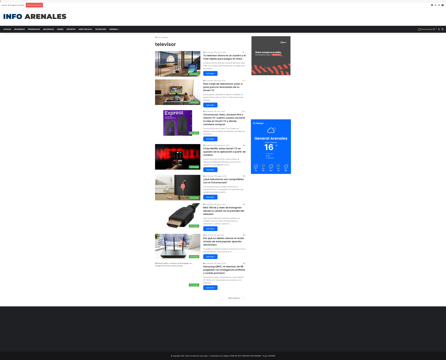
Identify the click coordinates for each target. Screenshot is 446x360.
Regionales (19, 29)
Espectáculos (85, 29)
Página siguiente (234, 298)
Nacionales (48, 29)
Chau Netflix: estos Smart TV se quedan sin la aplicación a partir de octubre (224, 152)
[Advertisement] (297, 15)
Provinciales (34, 29)
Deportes (71, 29)
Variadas (113, 29)
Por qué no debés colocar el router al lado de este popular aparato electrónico (223, 241)
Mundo (60, 29)
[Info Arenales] (35, 16)
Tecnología (100, 29)
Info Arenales (209, 52)
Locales (7, 29)
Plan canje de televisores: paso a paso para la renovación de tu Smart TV (222, 87)
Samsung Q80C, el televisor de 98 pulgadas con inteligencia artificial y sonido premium (224, 270)
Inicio (158, 37)
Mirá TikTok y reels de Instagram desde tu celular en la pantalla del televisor (223, 211)
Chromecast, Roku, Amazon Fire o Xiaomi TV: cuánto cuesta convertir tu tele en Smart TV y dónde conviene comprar (224, 119)
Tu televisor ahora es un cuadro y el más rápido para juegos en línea (224, 57)
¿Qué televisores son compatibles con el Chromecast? (223, 181)
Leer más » (210, 73)
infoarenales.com (216, 356)
